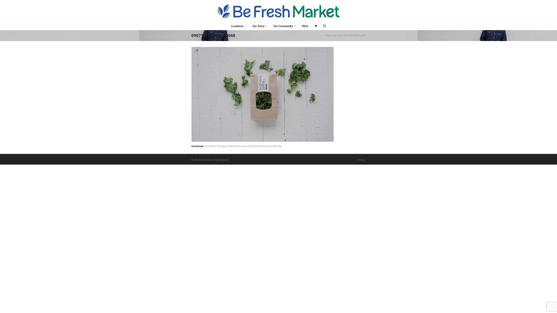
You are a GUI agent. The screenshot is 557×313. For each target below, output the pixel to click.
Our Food (337, 35)
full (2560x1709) (213, 146)
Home (329, 35)
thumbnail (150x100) (271, 146)
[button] (315, 26)
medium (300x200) (249, 146)
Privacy (362, 160)
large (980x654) (231, 146)
